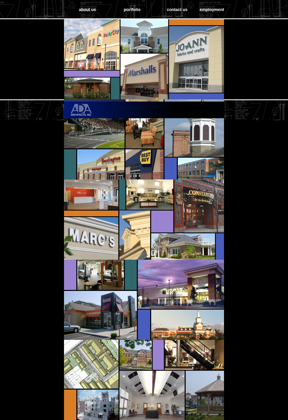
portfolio (132, 9)
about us (87, 9)
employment (212, 9)
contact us (177, 9)
